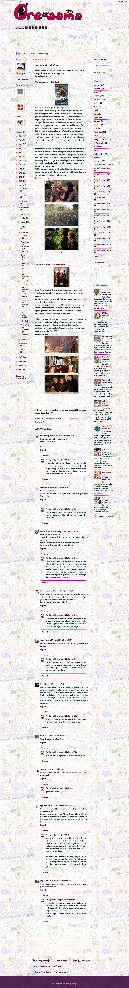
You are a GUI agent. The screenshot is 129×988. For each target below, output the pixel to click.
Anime (96, 92)
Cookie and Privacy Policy (39, 53)
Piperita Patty (45, 805)
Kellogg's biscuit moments (105, 403)
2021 (21, 156)
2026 (21, 136)
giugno (23, 222)
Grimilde (43, 769)
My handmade (98, 143)
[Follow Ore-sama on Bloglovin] (102, 66)
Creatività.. (97, 99)
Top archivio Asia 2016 (102, 192)
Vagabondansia (45, 880)
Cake (104, 498)
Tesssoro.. (97, 161)
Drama (96, 106)
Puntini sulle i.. (99, 154)
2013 (21, 357)
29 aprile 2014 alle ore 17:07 (56, 735)
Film (44, 422)
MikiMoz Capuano (46, 435)
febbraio (24, 343)
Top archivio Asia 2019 (102, 209)
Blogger (74, 983)
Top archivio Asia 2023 (102, 233)
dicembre (24, 188)
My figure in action (100, 139)
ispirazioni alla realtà (24, 315)
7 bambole (25, 321)
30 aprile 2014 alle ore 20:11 (61, 880)
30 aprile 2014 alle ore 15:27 (67, 835)
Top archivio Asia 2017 (102, 197)
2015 (21, 181)
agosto (24, 214)
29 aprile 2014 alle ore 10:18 (54, 684)
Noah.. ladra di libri (24, 257)
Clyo (41, 684)
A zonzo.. (97, 85)
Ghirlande (105, 313)
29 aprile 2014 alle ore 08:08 (63, 591)
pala (103, 449)
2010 (21, 369)
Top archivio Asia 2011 (102, 164)
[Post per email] (66, 418)
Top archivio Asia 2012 (102, 168)
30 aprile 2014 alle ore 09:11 (66, 788)
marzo (24, 339)
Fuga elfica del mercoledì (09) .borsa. (25, 304)
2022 (21, 152)
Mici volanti (106, 380)
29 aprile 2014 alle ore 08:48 (67, 460)
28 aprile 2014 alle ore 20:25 (63, 435)
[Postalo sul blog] (73, 419)
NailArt (96, 146)
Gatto (96, 117)
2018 (21, 169)
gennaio (23, 350)
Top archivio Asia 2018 (102, 203)
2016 (21, 177)
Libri (95, 128)
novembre (24, 195)
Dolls (95, 103)
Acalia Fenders (45, 640)
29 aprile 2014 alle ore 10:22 (67, 716)
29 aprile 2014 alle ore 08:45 (67, 659)
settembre (25, 207)
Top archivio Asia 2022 (102, 227)
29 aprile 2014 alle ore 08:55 (67, 615)
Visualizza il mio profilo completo (22, 78)
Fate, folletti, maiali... (107, 473)
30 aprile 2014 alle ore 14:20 (61, 805)
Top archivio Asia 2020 (102, 215)
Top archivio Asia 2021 (102, 221)
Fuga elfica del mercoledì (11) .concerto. (25, 276)
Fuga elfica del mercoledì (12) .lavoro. (25, 246)
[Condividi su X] (75, 419)
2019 (21, 165)
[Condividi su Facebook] (77, 419)
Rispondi (43, 450)
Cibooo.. (97, 96)
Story (96, 157)
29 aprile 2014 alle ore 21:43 (57, 769)
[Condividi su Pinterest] (79, 419)
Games (96, 114)
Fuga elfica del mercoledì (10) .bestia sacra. (25, 290)
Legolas (96, 125)
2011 (20, 365)
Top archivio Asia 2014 (102, 180)
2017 (21, 173)
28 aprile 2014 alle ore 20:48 (57, 487)
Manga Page (98, 132)
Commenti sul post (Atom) (51, 966)
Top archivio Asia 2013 (102, 174)
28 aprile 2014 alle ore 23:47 (67, 531)
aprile (23, 232)
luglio (23, 218)
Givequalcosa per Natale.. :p (107, 337)
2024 (21, 144)
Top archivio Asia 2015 (102, 186)
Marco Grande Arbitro (48, 531)
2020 (21, 160)
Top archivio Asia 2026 (102, 250)
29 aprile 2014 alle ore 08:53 (67, 558)
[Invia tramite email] (71, 419)
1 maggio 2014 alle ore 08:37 (67, 899)
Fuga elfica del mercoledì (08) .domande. (25, 329)
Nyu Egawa (50, 460)
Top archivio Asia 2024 (102, 238)
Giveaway (97, 121)
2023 (21, 148)
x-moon (96, 256)
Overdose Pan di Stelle (24, 265)
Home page (22, 53)
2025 (21, 140)
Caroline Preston (46, 591)
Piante (96, 150)
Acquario (97, 88)
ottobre (24, 201)
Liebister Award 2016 (106, 427)
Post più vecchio (81, 960)
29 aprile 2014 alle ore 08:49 (67, 509)
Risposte (46, 455)
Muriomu (43, 487)
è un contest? (107, 290)
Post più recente (41, 960)
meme (96, 135)
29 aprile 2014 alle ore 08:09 (61, 640)
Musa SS (105, 357)
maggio (23, 226)
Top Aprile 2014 (24, 237)
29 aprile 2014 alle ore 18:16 (67, 752)
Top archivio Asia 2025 (102, 244)
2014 (21, 185)
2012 (21, 361)
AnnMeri (43, 735)
